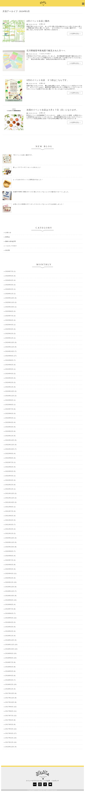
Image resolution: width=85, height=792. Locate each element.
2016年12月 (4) (11, 747)
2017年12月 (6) (11, 693)
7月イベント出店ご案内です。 (23, 155)
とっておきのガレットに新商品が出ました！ (28, 179)
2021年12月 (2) (11, 493)
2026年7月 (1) (10, 271)
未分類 (7, 250)
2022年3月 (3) (10, 480)
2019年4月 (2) (10, 622)
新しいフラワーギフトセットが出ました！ (27, 167)
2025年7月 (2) (10, 316)
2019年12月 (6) (11, 587)
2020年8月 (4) (10, 556)
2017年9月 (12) (11, 706)
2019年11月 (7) (11, 591)
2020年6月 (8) (10, 564)
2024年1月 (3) (10, 387)
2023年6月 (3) (10, 413)
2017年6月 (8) (10, 720)
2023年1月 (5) (10, 436)
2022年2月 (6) (10, 484)
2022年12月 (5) (11, 440)
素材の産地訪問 (10, 241)
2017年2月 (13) (11, 738)
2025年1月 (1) (10, 338)
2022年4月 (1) (10, 476)
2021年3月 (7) (10, 524)
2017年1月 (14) (11, 742)
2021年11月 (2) (11, 498)
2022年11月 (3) (11, 444)
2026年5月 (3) (10, 276)
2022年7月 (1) (10, 462)
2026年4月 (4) (10, 280)
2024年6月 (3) (10, 364)
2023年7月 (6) (10, 409)
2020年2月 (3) (10, 578)
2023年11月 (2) (11, 396)
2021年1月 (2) (10, 533)
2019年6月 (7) (10, 613)
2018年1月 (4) (10, 689)
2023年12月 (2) (11, 391)
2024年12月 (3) (11, 342)
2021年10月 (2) (11, 502)
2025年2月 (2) (10, 333)
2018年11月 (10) (11, 644)
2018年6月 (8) (10, 667)
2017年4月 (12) (11, 729)
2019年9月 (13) (11, 600)
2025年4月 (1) (10, 324)
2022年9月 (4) (10, 453)
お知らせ (42, 24)
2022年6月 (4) (10, 467)
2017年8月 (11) (11, 711)
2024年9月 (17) (11, 356)
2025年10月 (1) (11, 307)
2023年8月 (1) (10, 404)
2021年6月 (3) (10, 515)
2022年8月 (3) (10, 458)
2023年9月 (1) (10, 400)
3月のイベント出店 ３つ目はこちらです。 (48, 80)
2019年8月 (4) (10, 604)
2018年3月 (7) (10, 680)
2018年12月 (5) (11, 640)
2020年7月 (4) (10, 560)
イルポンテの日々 (45, 53)
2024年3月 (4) (10, 378)
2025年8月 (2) (10, 311)
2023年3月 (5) (10, 427)
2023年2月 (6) (10, 431)
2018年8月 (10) (11, 658)
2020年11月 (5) (11, 542)
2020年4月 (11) (11, 573)
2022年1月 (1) (10, 489)
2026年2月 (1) (10, 289)
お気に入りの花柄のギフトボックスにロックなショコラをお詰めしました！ (38, 204)
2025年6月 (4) (10, 320)
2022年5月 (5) (10, 471)
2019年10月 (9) (11, 595)
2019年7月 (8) (10, 609)
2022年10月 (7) (11, 449)
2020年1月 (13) (11, 582)
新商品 (7, 237)
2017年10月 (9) (11, 702)
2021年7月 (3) (10, 511)
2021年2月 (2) (10, 529)
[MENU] (82, 3)
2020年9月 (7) (10, 551)
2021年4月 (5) (10, 520)
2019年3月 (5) (10, 627)
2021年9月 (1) (10, 507)
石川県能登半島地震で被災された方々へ (46, 50)
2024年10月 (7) (11, 351)
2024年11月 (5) (11, 347)
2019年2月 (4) (10, 631)
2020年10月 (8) (11, 547)
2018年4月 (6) (10, 675)
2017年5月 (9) (10, 724)
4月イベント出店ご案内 (38, 21)
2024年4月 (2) (10, 373)
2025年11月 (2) (11, 302)
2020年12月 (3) (11, 538)
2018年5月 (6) (10, 671)
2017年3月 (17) (11, 733)
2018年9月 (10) (11, 653)
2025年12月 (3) (11, 298)
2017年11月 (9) (11, 698)
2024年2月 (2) (10, 382)
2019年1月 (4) (10, 635)
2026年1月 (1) (10, 293)
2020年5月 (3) (10, 569)
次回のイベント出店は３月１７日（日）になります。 (52, 110)
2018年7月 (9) (10, 662)
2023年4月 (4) (10, 422)
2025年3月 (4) (10, 329)
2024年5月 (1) (10, 369)
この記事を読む (74, 33)
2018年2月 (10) (11, 684)
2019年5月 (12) (11, 618)
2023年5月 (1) (10, 418)
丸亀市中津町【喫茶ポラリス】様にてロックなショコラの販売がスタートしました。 (41, 192)
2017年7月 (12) (11, 715)
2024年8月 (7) (10, 360)
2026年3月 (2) (10, 285)
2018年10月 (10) (11, 649)
